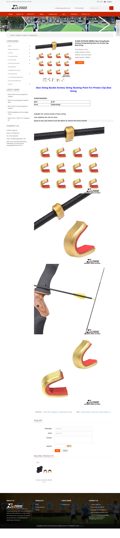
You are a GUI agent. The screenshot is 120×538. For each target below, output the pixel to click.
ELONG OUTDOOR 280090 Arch (44, 481)
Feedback (74, 14)
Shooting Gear (12, 74)
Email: (50, 433)
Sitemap (81, 526)
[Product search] (111, 8)
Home (10, 14)
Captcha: (49, 446)
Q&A (64, 14)
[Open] (118, 28)
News (42, 14)
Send (57, 450)
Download (53, 14)
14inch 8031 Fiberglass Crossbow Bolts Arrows (57, 412)
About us (19, 14)
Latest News (66, 501)
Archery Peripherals (14, 81)
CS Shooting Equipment (15, 77)
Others (25, 35)
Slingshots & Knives (14, 70)
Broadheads (12, 67)
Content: (49, 438)
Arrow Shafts (12, 60)
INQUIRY (80, 62)
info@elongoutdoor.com (62, 8)
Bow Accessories (13, 49)
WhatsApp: (48, 428)
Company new (65, 504)
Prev (37, 58)
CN (98, 2)
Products (31, 14)
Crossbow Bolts (13, 56)
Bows (10, 46)
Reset (65, 450)
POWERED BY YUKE (73, 526)
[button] (35, 14)
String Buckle (32, 35)
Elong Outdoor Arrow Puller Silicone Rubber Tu (96, 412)
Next (69, 58)
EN (101, 2)
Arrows (10, 53)
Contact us (85, 14)
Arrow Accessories (14, 63)
